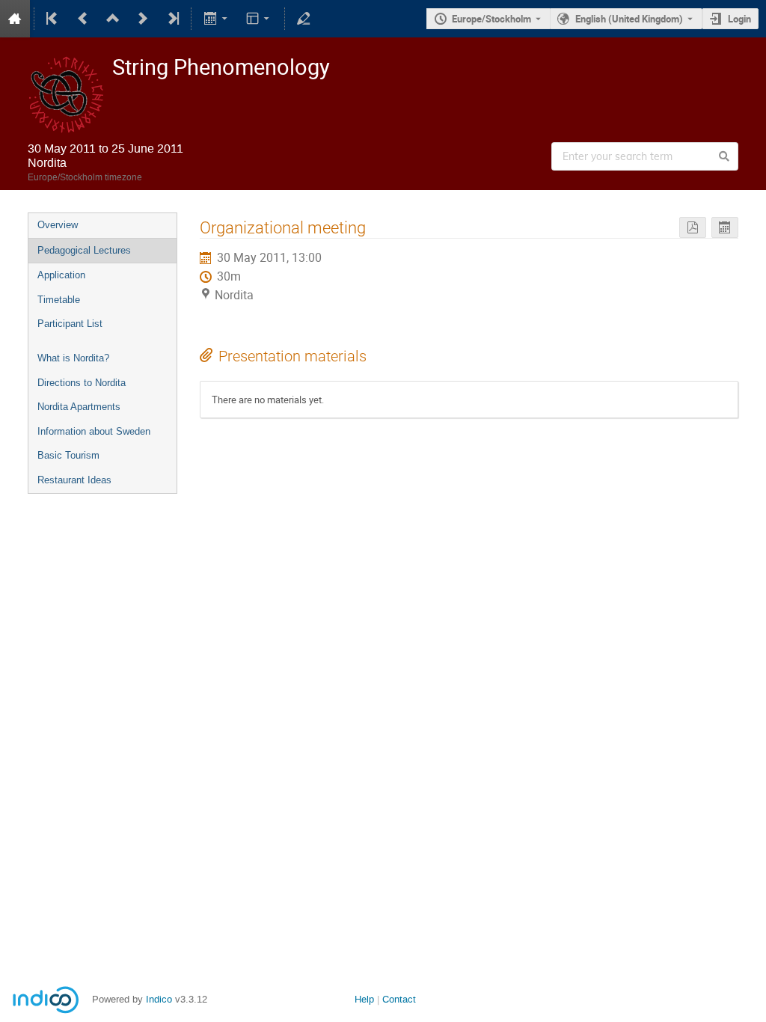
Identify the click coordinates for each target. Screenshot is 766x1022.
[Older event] (83, 18)
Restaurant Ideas (74, 480)
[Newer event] (143, 18)
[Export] (216, 18)
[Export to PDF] (692, 228)
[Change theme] (259, 18)
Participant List (69, 323)
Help (364, 999)
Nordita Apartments (78, 406)
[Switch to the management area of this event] (304, 18)
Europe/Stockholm (491, 18)
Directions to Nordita (81, 382)
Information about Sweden (93, 431)
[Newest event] (172, 18)
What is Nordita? (73, 358)
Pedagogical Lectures (84, 250)
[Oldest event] (53, 18)
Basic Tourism (68, 455)
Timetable (58, 299)
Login (739, 18)
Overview (57, 224)
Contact (399, 999)
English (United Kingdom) (629, 18)
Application (61, 275)
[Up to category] (113, 18)
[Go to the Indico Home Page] (15, 18)
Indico (159, 999)
